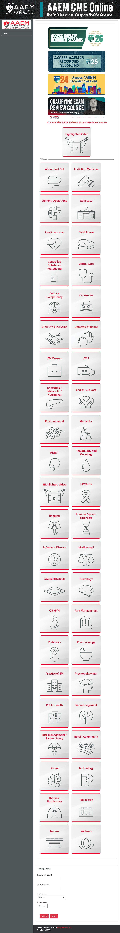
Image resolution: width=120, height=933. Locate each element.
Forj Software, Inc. (64, 928)
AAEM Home (10, 3)
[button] (92, 3)
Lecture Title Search (44, 875)
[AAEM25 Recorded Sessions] (76, 71)
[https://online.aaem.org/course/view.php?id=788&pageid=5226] (76, 118)
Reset (54, 916)
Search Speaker (43, 884)
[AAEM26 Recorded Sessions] (76, 48)
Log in (114, 3)
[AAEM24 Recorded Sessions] (76, 94)
